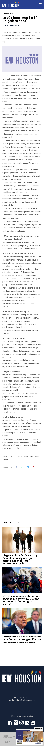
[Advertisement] (22, 496)
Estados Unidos (8, 14)
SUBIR (7, 742)
